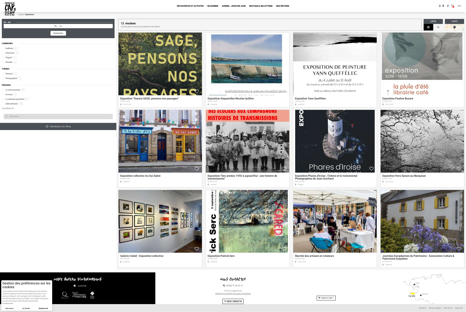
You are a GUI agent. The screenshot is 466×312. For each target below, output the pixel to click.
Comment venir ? (327, 298)
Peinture (10, 74)
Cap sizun (411, 295)
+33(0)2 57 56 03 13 (234, 285)
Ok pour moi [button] (43, 308)
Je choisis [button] (26, 308)
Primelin (10, 62)
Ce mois (10, 94)
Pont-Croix (11, 53)
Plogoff (10, 57)
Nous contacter (234, 301)
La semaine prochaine (16, 99)
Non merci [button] (9, 308)
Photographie (12, 78)
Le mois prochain (14, 90)
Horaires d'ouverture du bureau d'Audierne (233, 293)
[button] (190, 6)
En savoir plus (7, 303)
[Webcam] (444, 6)
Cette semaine (13, 104)
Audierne (10, 48)
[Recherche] (448, 6)
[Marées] (439, 6)
